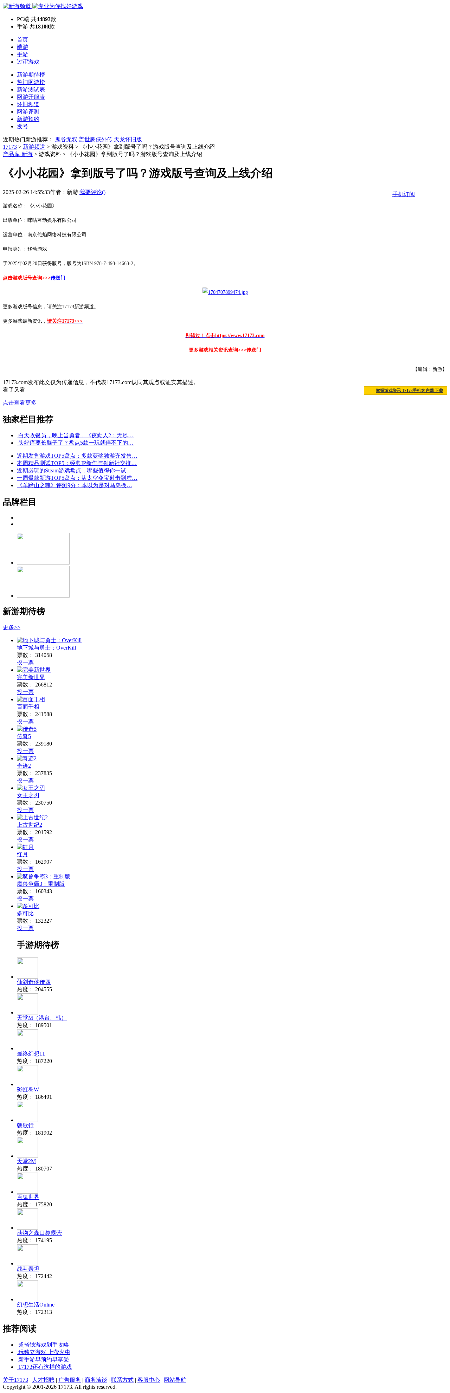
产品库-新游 (18, 154)
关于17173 (15, 1380)
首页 (22, 40)
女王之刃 (28, 795)
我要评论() (92, 192)
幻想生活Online (35, 1305)
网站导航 (175, 1380)
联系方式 (122, 1380)
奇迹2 (24, 766)
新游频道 (34, 147)
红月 (22, 854)
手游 (22, 54)
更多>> (11, 627)
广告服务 (69, 1380)
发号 (22, 126)
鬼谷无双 (66, 139)
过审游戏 (28, 62)
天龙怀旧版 (128, 139)
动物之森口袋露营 (39, 1233)
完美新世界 (31, 677)
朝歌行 (25, 1125)
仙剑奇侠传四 (34, 982)
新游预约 (28, 119)
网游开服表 (31, 97)
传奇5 (24, 736)
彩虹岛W (28, 1089)
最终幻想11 (31, 1054)
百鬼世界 (28, 1197)
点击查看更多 (20, 403)
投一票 (25, 662)
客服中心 (148, 1380)
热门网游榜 (31, 82)
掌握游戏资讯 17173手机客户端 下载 (409, 390)
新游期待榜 (31, 75)
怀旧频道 (28, 104)
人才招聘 (43, 1380)
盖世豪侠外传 (95, 139)
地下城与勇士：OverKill (46, 648)
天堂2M (26, 1161)
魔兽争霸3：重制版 (41, 884)
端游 (22, 47)
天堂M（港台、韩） (42, 1018)
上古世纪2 (29, 825)
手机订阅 (403, 194)
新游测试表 (31, 89)
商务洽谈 (96, 1380)
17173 (10, 147)
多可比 (25, 913)
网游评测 (28, 112)
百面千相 (28, 707)
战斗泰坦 (28, 1269)
